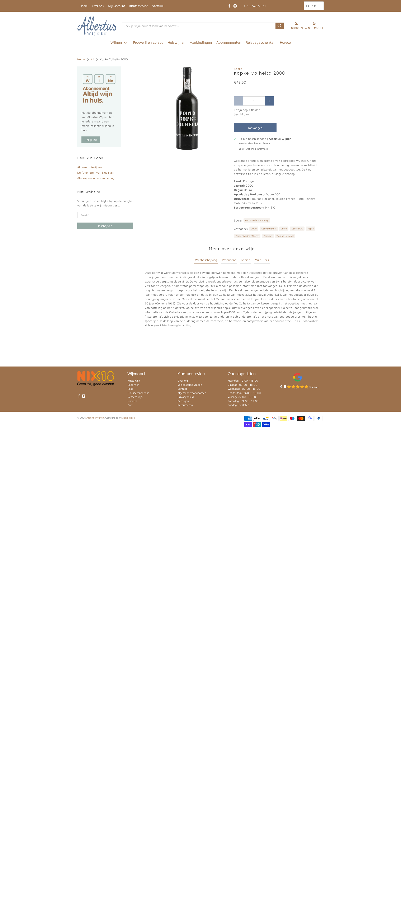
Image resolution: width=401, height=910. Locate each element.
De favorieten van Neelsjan (95, 172)
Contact (182, 388)
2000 (254, 228)
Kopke (238, 68)
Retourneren (185, 405)
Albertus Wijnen (95, 417)
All (92, 59)
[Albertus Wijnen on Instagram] (235, 6)
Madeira (132, 401)
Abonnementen (228, 42)
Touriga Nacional (285, 236)
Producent (229, 260)
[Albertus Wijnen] (96, 26)
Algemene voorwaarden (192, 393)
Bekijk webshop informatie (254, 148)
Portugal (268, 236)
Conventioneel (268, 228)
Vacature (158, 6)
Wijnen (116, 42)
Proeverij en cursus (148, 42)
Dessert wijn (134, 396)
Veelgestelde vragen (190, 384)
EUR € (311, 6)
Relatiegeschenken (260, 42)
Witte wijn (133, 380)
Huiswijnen (176, 42)
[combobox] (199, 26)
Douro (284, 228)
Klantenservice (138, 6)
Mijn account (116, 6)
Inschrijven (105, 226)
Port (130, 405)
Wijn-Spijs (262, 260)
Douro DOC (297, 228)
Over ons (98, 6)
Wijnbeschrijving (206, 260)
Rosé (130, 388)
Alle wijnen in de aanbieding (95, 178)
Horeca (285, 42)
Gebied (245, 260)
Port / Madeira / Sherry (256, 220)
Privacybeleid (186, 396)
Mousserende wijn (138, 393)
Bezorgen (183, 401)
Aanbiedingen (201, 42)
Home (84, 6)
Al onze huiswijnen (89, 167)
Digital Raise (128, 417)
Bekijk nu (91, 139)
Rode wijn (133, 384)
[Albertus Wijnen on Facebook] (229, 6)
